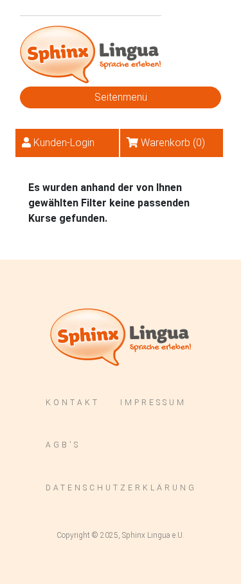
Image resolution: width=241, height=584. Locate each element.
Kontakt (73, 402)
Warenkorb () (173, 143)
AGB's (63, 444)
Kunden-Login (63, 143)
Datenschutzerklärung (121, 487)
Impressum (153, 402)
